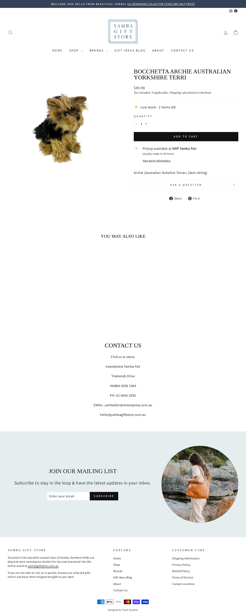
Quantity (143, 116)
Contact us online (183, 584)
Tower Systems (130, 609)
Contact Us (182, 50)
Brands (97, 50)
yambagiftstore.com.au (43, 566)
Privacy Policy (181, 564)
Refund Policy (181, 571)
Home (57, 50)
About (158, 50)
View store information (156, 160)
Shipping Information (185, 558)
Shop (74, 50)
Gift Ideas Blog (130, 50)
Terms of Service (182, 577)
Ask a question (186, 185)
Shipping (175, 92)
